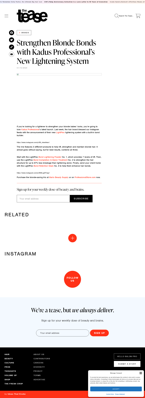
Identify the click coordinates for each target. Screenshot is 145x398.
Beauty (9, 358)
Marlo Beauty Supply (58, 177)
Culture (9, 363)
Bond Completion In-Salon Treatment (50, 160)
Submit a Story (127, 364)
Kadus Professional (30, 129)
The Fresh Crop (14, 384)
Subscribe (81, 198)
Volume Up (11, 375)
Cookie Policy (110, 394)
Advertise (39, 379)
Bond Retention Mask (43, 166)
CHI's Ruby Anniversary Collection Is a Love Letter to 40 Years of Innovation (76, 2)
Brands (25, 33)
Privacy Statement (120, 394)
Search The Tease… (126, 16)
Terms (37, 375)
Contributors (42, 358)
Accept (116, 389)
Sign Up (99, 333)
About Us (39, 354)
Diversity (39, 367)
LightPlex (60, 132)
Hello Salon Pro (127, 356)
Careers (39, 363)
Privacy (38, 371)
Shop (7, 379)
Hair (7, 354)
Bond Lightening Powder (50, 157)
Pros (7, 367)
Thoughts (10, 371)
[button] (141, 373)
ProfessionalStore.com (85, 177)
